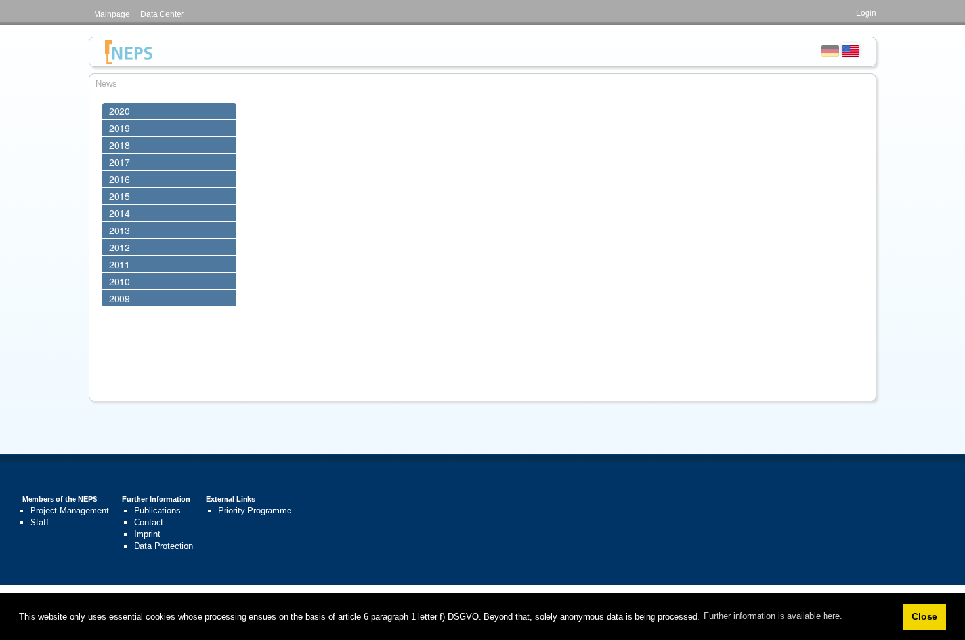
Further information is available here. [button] (773, 616)
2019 (119, 127)
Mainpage (112, 14)
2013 (119, 230)
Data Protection (163, 546)
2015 (119, 196)
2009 (119, 298)
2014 (119, 213)
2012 (119, 247)
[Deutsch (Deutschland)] (830, 49)
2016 (119, 179)
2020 (119, 110)
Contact (148, 522)
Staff (39, 522)
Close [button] (924, 616)
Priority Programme (254, 510)
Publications (157, 510)
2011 (119, 264)
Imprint (147, 534)
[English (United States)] (850, 49)
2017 (119, 162)
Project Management (69, 510)
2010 (119, 281)
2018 (119, 144)
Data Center (162, 14)
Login (866, 12)
